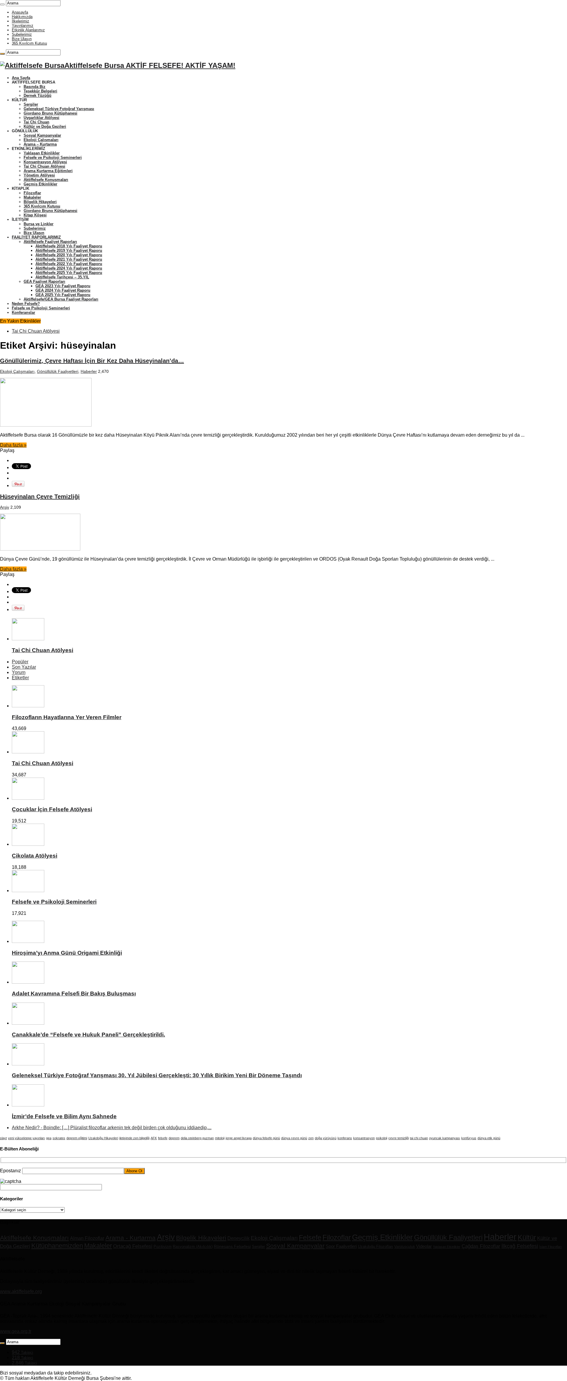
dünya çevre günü (294, 1138)
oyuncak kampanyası (444, 1138)
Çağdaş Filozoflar (481, 1246)
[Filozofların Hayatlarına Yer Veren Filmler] (28, 705)
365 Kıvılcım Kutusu (29, 43)
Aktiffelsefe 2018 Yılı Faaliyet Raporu (68, 246)
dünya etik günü (489, 1138)
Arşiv (4, 507)
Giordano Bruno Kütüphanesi (50, 113)
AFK (154, 1138)
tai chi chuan (419, 1138)
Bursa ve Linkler (38, 224)
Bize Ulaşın (22, 39)
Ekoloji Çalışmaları (41, 140)
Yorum (18, 672)
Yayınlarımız (22, 25)
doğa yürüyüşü (325, 1138)
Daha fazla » (13, 445)
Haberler (89, 371)
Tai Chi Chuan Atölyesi (44, 166)
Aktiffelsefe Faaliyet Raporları (50, 241)
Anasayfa (20, 12)
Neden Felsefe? (26, 303)
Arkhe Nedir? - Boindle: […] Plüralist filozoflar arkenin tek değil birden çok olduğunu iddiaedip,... (111, 1127)
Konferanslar (23, 312)
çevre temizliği (398, 1138)
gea (48, 1138)
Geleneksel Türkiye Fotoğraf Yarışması (59, 109)
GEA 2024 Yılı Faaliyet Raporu (62, 290)
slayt (3, 1138)
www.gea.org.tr (15, 1331)
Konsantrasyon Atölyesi (45, 162)
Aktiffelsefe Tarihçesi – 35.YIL (62, 277)
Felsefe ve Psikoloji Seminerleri (53, 157)
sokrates (59, 1138)
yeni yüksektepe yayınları (26, 1138)
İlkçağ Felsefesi (519, 1246)
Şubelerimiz (22, 34)
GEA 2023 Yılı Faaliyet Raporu (62, 286)
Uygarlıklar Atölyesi (41, 117)
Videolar (424, 1246)
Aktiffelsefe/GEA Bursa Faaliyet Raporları (61, 299)
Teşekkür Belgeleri (40, 91)
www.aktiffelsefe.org (21, 1291)
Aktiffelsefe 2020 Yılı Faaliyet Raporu (68, 255)
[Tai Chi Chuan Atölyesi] (28, 751)
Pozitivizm (163, 1246)
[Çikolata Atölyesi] (28, 844)
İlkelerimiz (20, 21)
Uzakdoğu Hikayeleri (103, 1138)
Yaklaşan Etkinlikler (42, 153)
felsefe (162, 1138)
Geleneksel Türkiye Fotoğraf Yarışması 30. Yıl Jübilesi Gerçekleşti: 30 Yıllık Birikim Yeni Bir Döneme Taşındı (157, 1075)
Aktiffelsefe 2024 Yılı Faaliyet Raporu (68, 268)
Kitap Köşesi (35, 215)
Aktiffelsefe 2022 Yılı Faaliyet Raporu (68, 264)
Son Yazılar (24, 667)
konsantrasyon (364, 1138)
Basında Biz (34, 86)
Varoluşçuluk (404, 1247)
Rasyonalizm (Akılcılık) (193, 1246)
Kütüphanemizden (57, 1245)
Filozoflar (32, 193)
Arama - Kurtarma (130, 1237)
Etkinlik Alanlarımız (28, 30)
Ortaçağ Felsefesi (132, 1246)
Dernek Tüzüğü (37, 95)
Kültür (527, 1237)
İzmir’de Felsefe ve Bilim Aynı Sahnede (64, 1116)
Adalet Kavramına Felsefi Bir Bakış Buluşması (74, 993)
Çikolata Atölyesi (34, 856)
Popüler (20, 661)
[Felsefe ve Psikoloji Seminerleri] (28, 890)
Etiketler (20, 677)
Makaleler (32, 197)
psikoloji (381, 1138)
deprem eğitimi (76, 1138)
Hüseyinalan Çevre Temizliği (40, 496)
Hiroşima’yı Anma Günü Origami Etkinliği (67, 953)
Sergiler (31, 104)
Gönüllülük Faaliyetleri (57, 371)
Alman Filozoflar (87, 1238)
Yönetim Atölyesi (39, 175)
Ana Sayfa (21, 78)
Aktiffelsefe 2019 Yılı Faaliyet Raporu (68, 250)
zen (311, 1138)
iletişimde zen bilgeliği (134, 1138)
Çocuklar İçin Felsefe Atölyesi (52, 809)
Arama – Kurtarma (40, 144)
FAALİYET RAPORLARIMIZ (36, 237)
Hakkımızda (22, 16)
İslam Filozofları (550, 1246)
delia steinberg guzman (197, 1138)
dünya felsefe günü (266, 1138)
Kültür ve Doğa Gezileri (45, 126)
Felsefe (310, 1237)
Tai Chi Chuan (36, 122)
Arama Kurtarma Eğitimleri (48, 171)
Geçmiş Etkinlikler (40, 184)
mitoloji (219, 1138)
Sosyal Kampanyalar (42, 135)
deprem (174, 1138)
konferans (345, 1138)
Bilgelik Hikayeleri (40, 202)
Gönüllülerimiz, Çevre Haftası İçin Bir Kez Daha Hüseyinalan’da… (92, 361)
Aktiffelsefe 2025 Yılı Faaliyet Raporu (68, 272)
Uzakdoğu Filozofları (375, 1246)
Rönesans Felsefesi (232, 1246)
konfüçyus (468, 1138)
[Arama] (2, 4)
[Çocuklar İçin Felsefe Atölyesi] (28, 798)
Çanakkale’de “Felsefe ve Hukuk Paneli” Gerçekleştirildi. (88, 1034)
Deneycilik (238, 1238)
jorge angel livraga (239, 1138)
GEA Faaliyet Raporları (44, 281)
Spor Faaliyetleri (341, 1246)
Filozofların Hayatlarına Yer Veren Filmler (66, 717)
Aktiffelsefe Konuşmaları (46, 179)
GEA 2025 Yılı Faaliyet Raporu (62, 295)
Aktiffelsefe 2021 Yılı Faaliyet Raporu (68, 259)
